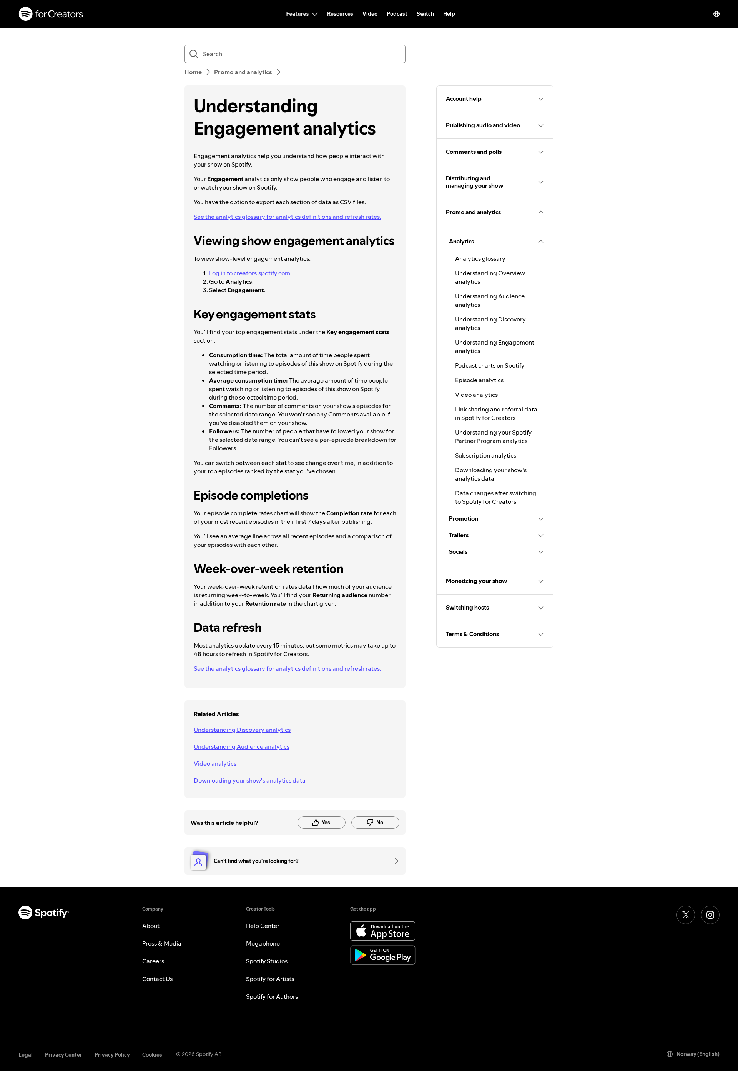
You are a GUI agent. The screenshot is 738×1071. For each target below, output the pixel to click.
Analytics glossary (480, 258)
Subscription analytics (485, 455)
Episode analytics (479, 380)
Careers (153, 961)
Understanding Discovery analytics (242, 729)
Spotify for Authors (272, 996)
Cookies (152, 1055)
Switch (425, 14)
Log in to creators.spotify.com (249, 273)
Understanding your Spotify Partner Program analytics (493, 436)
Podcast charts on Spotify (489, 365)
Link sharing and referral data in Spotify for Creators (496, 413)
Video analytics (215, 763)
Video (369, 14)
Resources (340, 14)
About (151, 925)
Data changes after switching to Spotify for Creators (495, 497)
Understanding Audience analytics (241, 746)
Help (449, 14)
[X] (685, 915)
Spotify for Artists (270, 978)
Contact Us (157, 978)
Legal (25, 1055)
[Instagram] (710, 915)
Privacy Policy (112, 1055)
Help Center (262, 925)
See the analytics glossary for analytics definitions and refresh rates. (287, 216)
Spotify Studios (267, 961)
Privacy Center (63, 1055)
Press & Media (161, 943)
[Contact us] (394, 861)
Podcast (397, 14)
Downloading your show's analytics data (250, 780)
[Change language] (716, 14)
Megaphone (263, 943)
